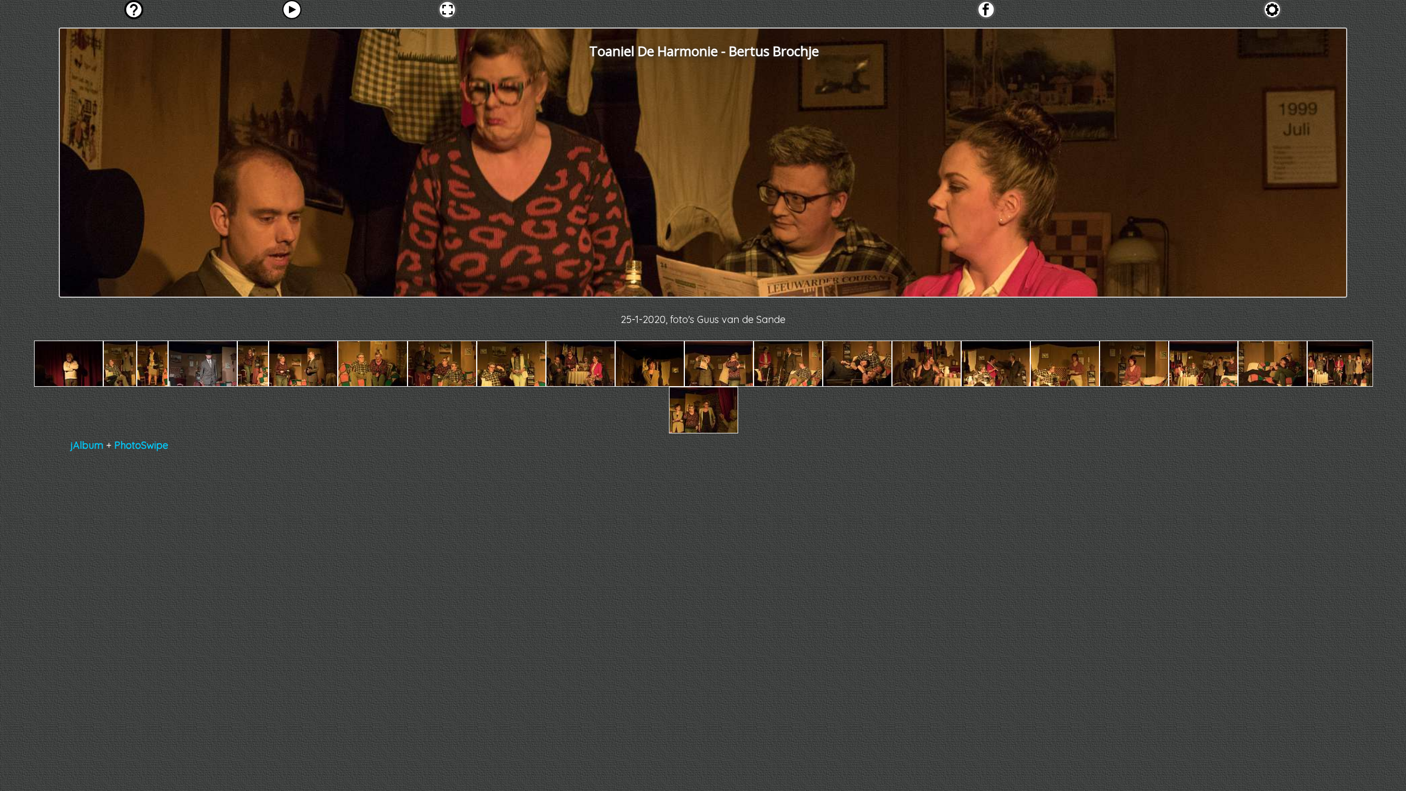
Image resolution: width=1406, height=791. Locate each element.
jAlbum (86, 445)
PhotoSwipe (141, 445)
